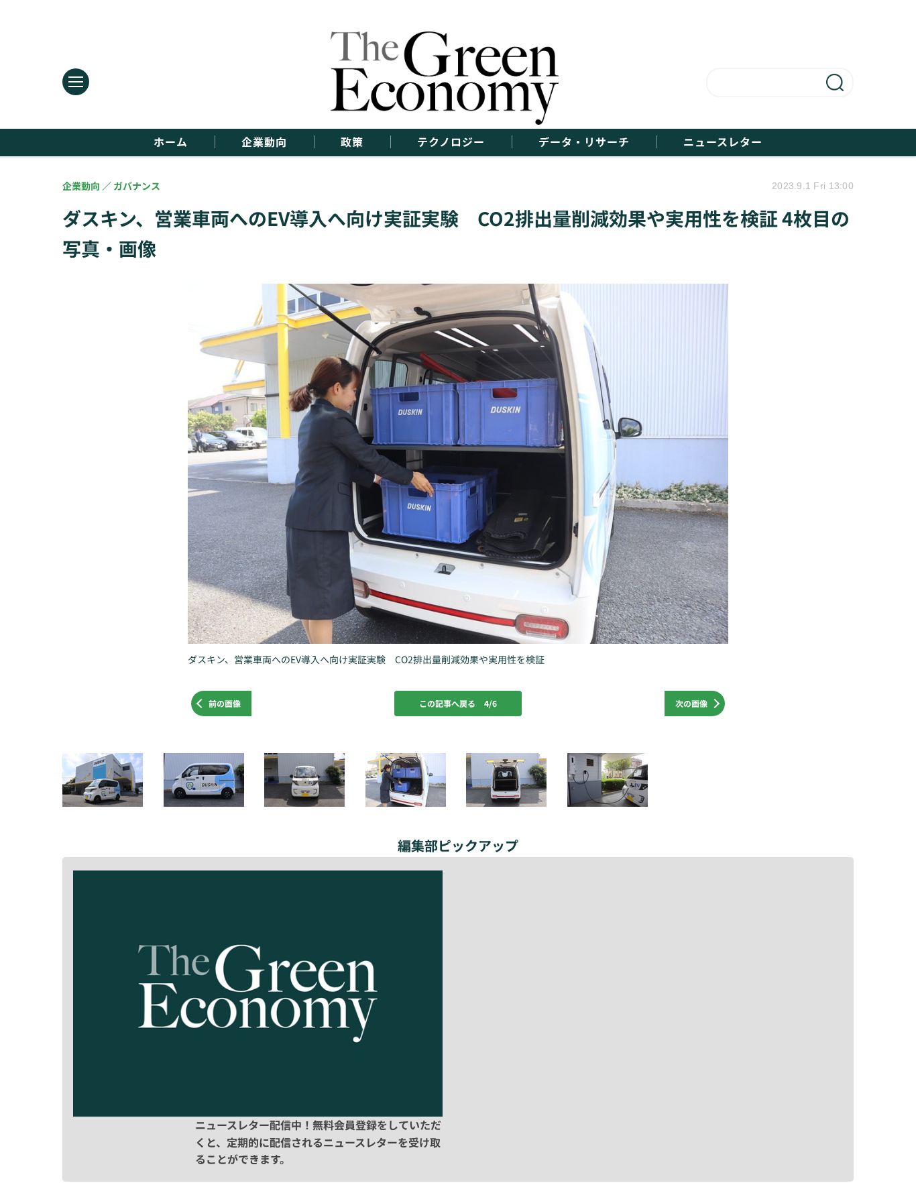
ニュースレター (722, 141)
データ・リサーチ (584, 141)
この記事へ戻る (458, 703)
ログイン (651, 1111)
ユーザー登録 (788, 1111)
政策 (352, 141)
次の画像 (691, 703)
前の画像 (225, 703)
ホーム (171, 141)
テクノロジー (451, 141)
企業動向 (264, 141)
